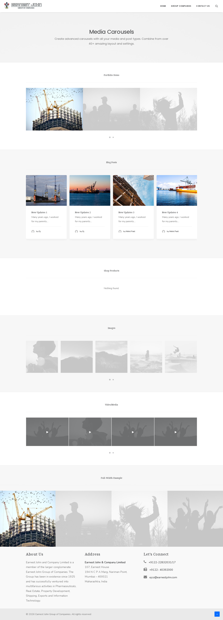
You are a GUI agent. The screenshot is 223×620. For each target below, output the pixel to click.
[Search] (216, 6)
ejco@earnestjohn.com (163, 577)
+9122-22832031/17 (162, 562)
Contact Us (203, 6)
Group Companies (181, 6)
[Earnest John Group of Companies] (23, 6)
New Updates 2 (83, 212)
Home (163, 6)
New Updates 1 (39, 212)
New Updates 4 (170, 212)
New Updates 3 (126, 212)
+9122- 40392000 (161, 570)
